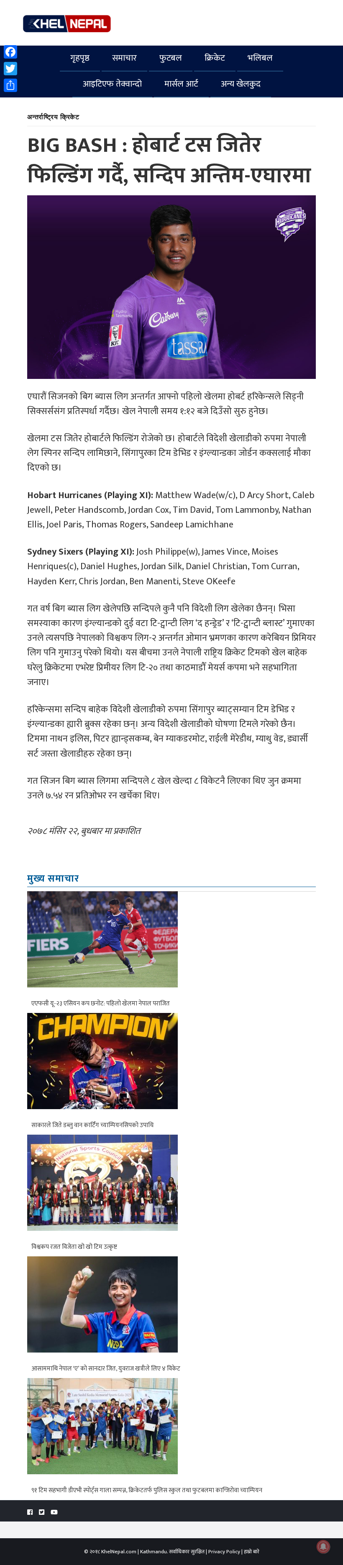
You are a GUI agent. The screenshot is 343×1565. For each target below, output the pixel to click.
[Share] (10, 85)
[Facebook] (10, 51)
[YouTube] (54, 1512)
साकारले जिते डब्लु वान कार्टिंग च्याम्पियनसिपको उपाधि (92, 1125)
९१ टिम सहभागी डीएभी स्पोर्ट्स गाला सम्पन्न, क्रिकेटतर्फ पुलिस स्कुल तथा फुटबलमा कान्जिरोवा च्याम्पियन (146, 1490)
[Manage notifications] (323, 1546)
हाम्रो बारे (251, 1551)
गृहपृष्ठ (80, 58)
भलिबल (260, 58)
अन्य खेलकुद (241, 84)
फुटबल (170, 58)
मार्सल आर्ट (181, 84)
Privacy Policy (224, 1551)
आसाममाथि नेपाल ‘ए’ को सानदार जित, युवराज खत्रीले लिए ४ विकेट (105, 1368)
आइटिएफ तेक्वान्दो (112, 84)
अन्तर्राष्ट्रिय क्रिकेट (53, 116)
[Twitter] (10, 68)
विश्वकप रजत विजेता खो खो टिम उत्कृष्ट (74, 1247)
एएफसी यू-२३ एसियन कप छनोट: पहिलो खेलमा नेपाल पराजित (100, 1003)
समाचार (124, 58)
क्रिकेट (215, 58)
